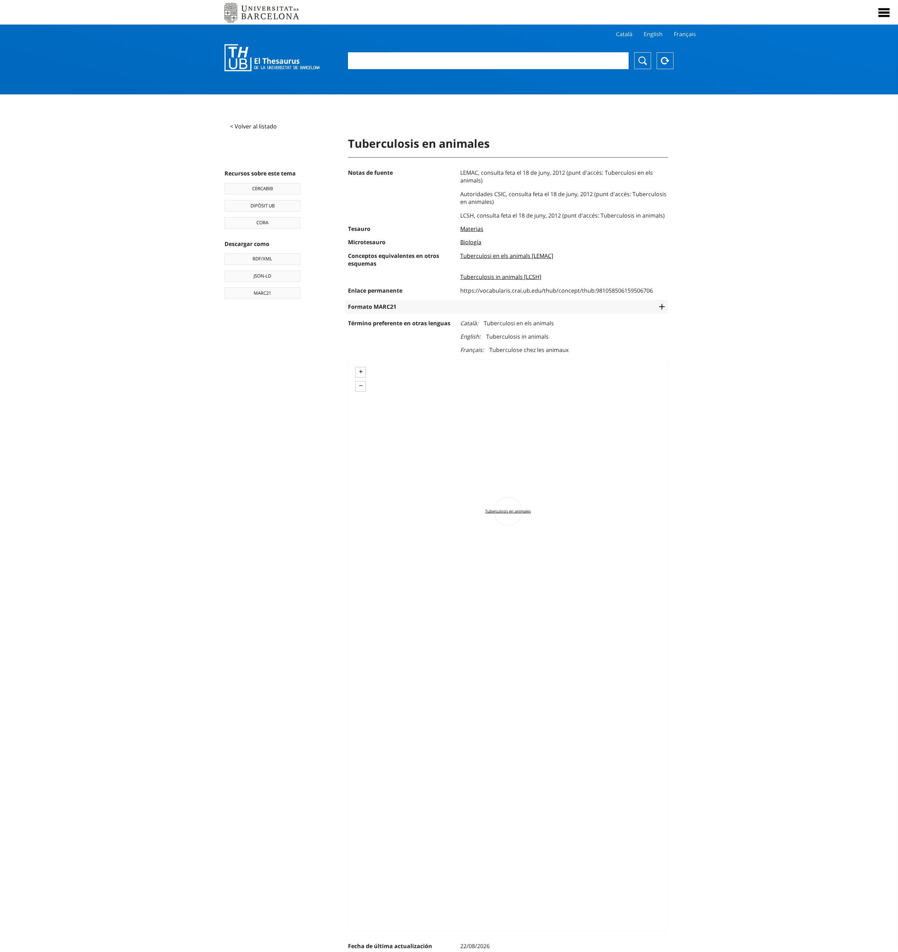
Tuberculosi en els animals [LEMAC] (506, 256)
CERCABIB (262, 188)
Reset (665, 60)
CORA (262, 222)
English (653, 34)
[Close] (884, 12)
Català (624, 34)
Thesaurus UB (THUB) (272, 58)
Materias (471, 229)
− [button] (361, 385)
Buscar (642, 60)
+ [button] (361, 371)
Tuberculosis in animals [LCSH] (500, 277)
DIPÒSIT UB (262, 205)
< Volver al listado (253, 126)
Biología (470, 242)
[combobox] (488, 60)
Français (685, 34)
